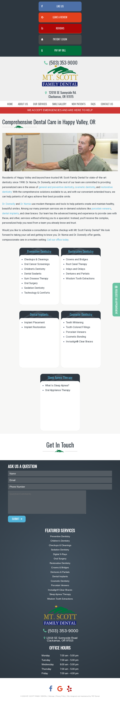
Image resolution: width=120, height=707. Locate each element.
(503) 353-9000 (63, 62)
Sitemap (51, 696)
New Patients (78, 104)
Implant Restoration (35, 327)
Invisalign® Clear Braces (79, 341)
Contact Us (107, 104)
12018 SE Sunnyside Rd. (62, 94)
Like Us (60, 6)
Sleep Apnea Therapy (60, 377)
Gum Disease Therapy (36, 278)
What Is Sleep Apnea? (57, 385)
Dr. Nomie (25, 203)
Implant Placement (34, 322)
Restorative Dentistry (80, 251)
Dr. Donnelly (8, 203)
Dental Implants (39, 314)
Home (10, 104)
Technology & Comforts (37, 292)
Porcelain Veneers (76, 332)
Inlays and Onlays (75, 268)
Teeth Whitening (74, 322)
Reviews (60, 28)
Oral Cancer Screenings (37, 264)
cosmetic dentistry (85, 187)
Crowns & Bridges (60, 567)
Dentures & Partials (60, 572)
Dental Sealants (32, 273)
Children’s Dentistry (34, 268)
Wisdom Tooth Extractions (80, 278)
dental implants (10, 213)
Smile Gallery (59, 104)
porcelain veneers (101, 208)
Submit (15, 519)
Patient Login (60, 39)
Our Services (40, 104)
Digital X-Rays (60, 554)
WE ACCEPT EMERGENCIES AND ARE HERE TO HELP (60, 110)
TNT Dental (95, 696)
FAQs (93, 104)
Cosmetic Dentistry (81, 314)
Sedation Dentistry (34, 287)
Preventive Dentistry (39, 251)
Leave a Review (60, 17)
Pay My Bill (60, 50)
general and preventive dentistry (56, 187)
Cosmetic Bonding (76, 336)
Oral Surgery (31, 283)
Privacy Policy (61, 696)
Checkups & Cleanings (36, 259)
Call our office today (57, 239)
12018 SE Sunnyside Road (61, 639)
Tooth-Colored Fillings (78, 327)
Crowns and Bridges (77, 259)
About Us (23, 104)
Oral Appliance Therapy (57, 390)
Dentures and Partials (78, 273)
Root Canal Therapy (76, 264)
